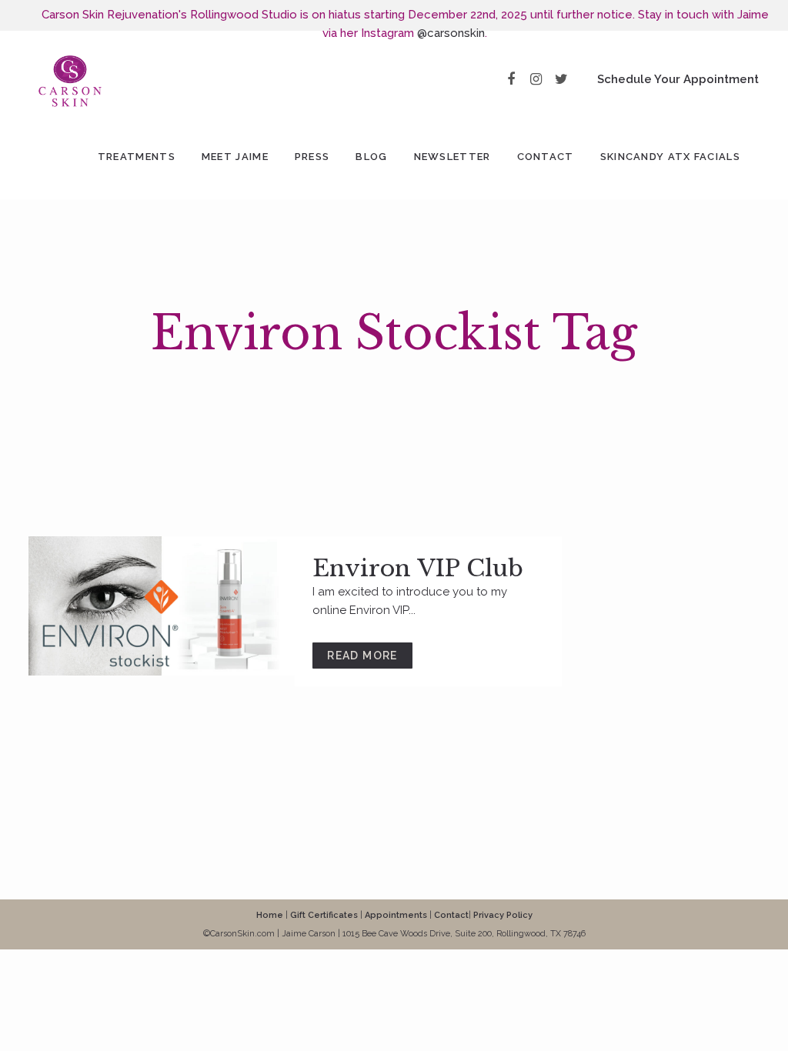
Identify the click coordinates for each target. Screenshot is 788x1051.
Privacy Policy (503, 915)
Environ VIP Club (417, 568)
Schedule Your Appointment (678, 79)
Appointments (396, 915)
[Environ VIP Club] (161, 606)
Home (269, 915)
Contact (451, 915)
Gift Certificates (324, 915)
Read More (362, 655)
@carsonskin (451, 33)
